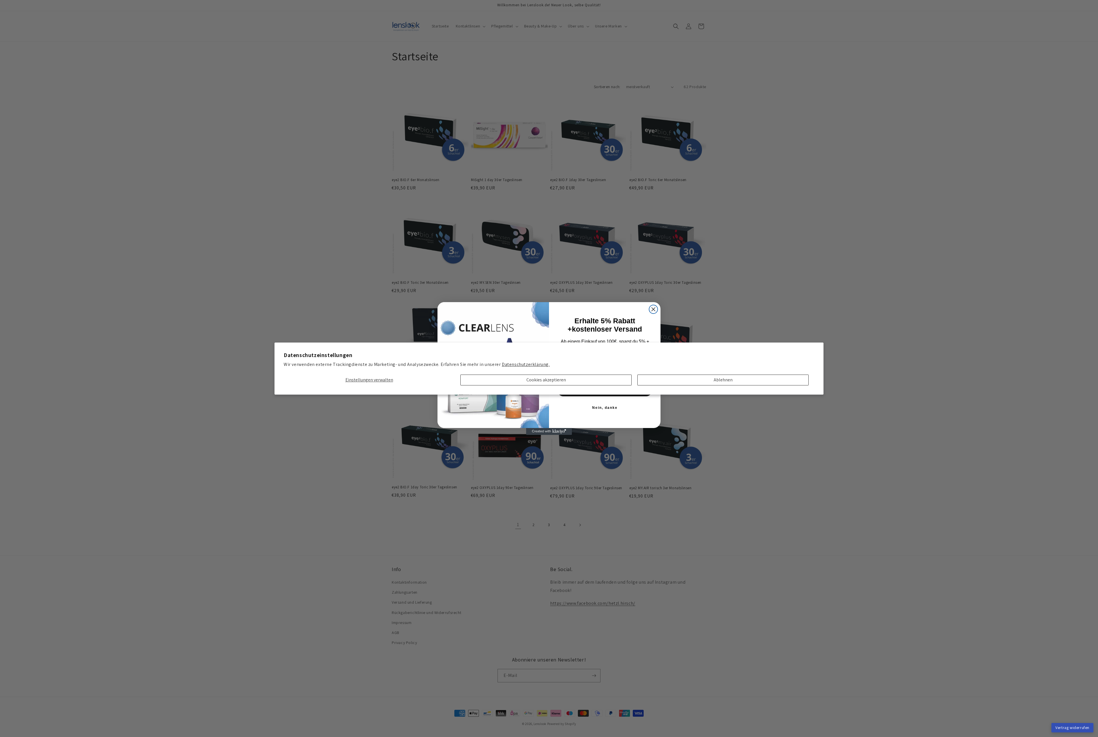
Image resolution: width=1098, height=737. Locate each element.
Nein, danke (605, 408)
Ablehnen (723, 380)
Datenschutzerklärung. (526, 364)
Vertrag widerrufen (1072, 727)
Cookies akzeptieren (546, 380)
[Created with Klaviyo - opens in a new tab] (549, 431)
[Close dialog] (653, 309)
